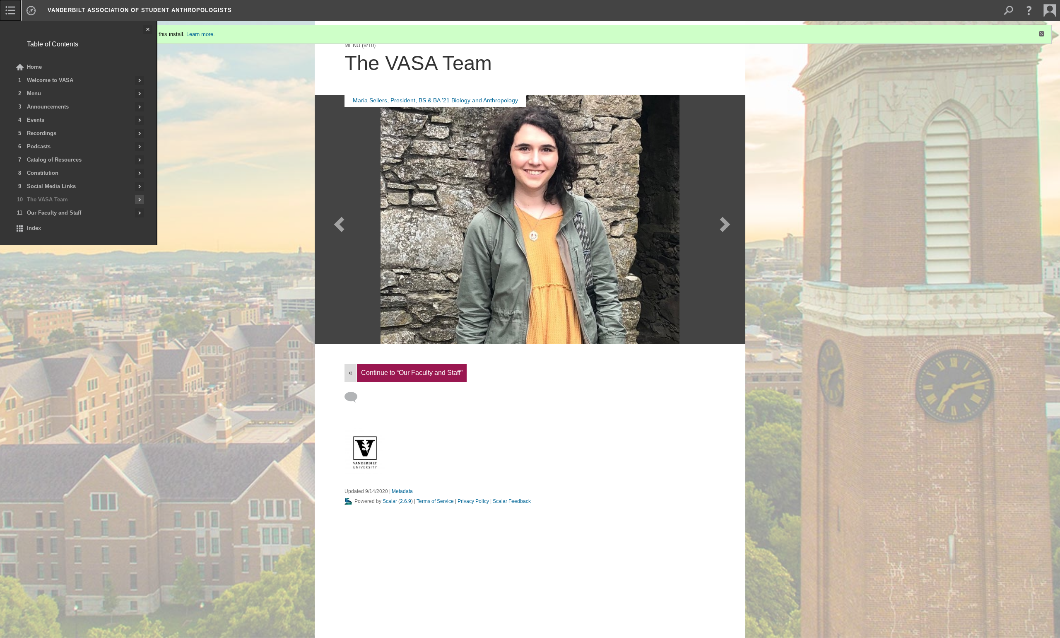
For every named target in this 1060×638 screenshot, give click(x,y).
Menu (34, 93)
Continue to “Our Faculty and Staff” (412, 372)
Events (35, 120)
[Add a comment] (354, 397)
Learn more (199, 34)
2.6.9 (405, 501)
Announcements (48, 107)
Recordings (41, 133)
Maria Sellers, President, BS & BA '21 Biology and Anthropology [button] (435, 100)
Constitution (42, 173)
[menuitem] (10, 10)
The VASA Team (47, 199)
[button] (1029, 10)
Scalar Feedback (512, 501)
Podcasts (39, 146)
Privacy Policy (473, 501)
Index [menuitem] (34, 228)
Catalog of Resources (54, 160)
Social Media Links (51, 186)
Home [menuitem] (34, 67)
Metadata (402, 491)
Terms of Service (435, 501)
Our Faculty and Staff (54, 213)
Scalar (390, 501)
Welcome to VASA (50, 80)
